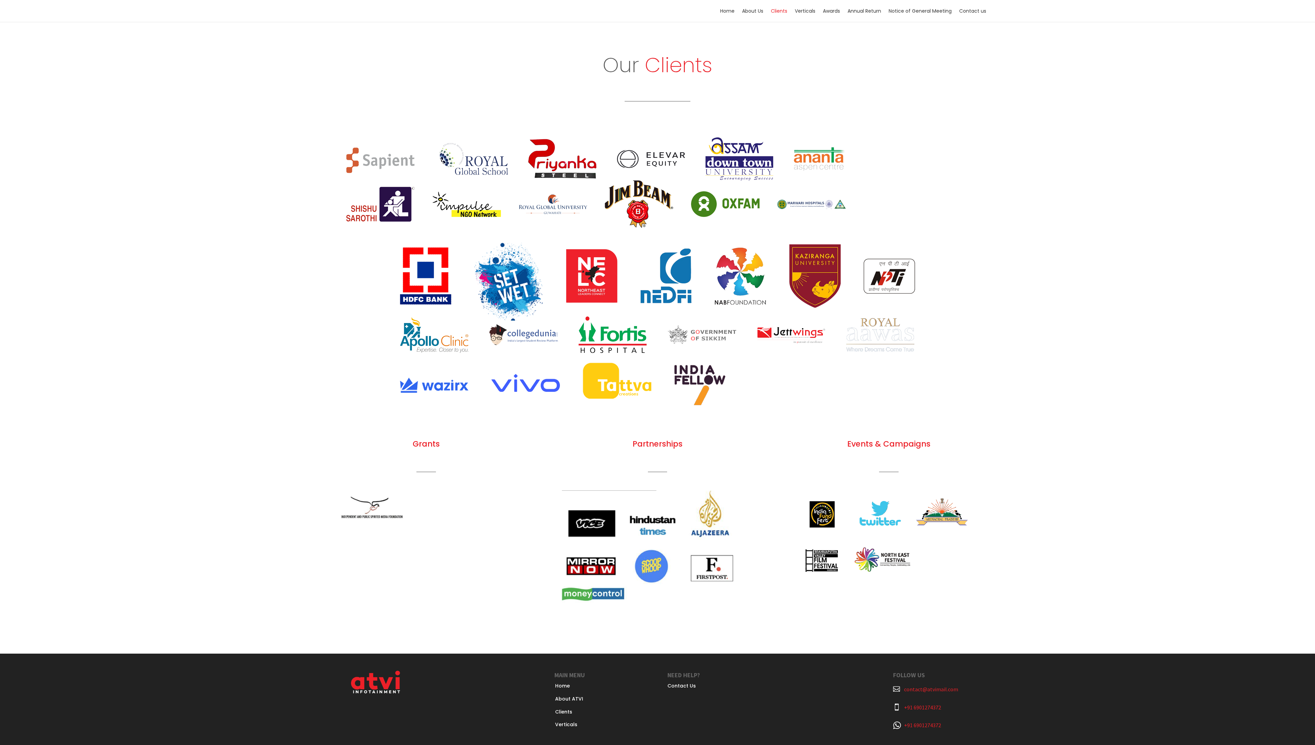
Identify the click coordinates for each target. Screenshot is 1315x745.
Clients (779, 11)
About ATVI (569, 698)
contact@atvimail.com (931, 689)
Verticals (805, 11)
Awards (831, 11)
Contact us (972, 11)
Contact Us (681, 685)
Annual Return (864, 11)
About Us (752, 11)
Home (727, 11)
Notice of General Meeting (920, 11)
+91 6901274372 (922, 707)
